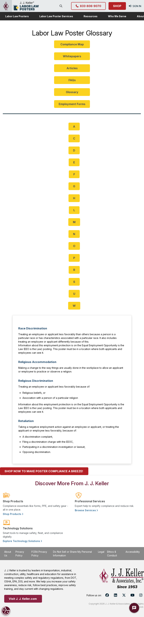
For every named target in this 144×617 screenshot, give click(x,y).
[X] (124, 595)
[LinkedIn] (115, 595)
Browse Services (86, 510)
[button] (17, 16)
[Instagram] (141, 595)
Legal (101, 551)
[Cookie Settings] (5, 610)
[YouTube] (132, 595)
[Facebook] (107, 595)
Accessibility (133, 551)
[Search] (61, 6)
